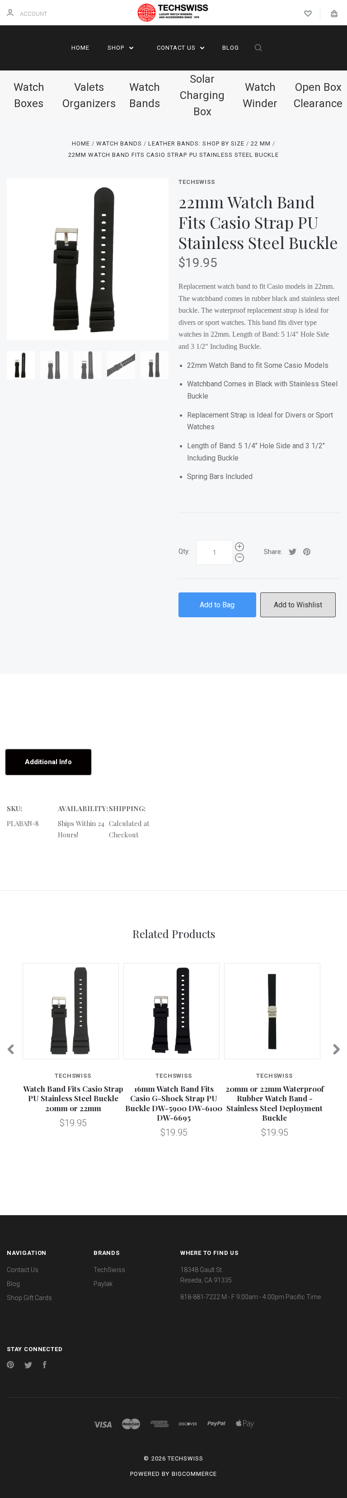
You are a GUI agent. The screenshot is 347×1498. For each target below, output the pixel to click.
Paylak (103, 1283)
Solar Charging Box (202, 95)
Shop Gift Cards (29, 1297)
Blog (230, 47)
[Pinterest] (10, 1366)
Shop (117, 47)
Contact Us (177, 47)
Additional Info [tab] (48, 762)
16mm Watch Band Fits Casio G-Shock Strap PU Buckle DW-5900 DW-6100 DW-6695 (173, 1103)
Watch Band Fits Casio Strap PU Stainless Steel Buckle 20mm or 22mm (73, 1098)
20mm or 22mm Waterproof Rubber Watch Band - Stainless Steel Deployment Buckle (274, 1103)
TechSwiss (196, 181)
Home (80, 47)
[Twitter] (28, 1366)
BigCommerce (194, 1473)
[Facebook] (45, 1366)
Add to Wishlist (298, 605)
